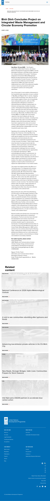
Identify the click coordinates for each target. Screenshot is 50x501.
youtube (45, 486)
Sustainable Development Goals (32, 434)
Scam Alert (43, 480)
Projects (6, 456)
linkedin (39, 486)
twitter (34, 486)
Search (45, 2)
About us (6, 432)
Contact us (28, 454)
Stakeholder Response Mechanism (33, 456)
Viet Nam (7, 2)
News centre (7, 449)
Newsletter (6, 451)
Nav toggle (47, 2)
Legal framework (7, 437)
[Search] (45, 468)
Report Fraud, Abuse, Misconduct (39, 476)
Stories (5, 458)
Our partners (6, 441)
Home (7, 8)
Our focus (28, 432)
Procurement (28, 451)
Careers (27, 449)
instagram (42, 486)
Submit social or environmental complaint (37, 478)
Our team (6, 434)
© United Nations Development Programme (13, 494)
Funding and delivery (8, 439)
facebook (37, 486)
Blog (5, 461)
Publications (6, 454)
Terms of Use (43, 483)
